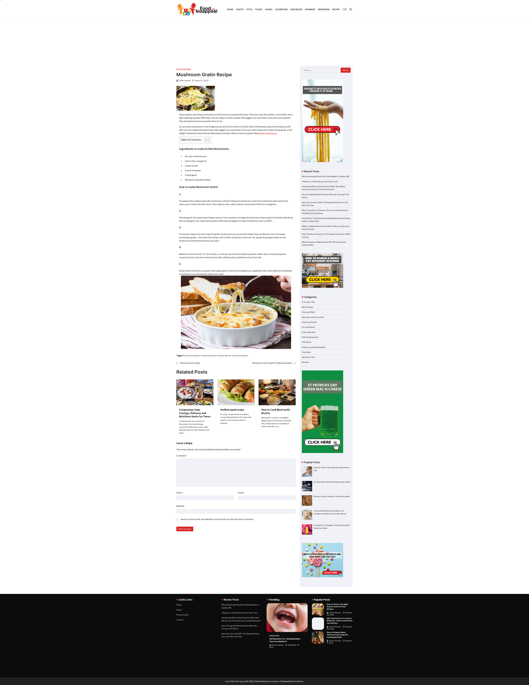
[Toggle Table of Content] (205, 140)
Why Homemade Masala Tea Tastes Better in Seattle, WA (325, 176)
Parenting (324, 9)
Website (180, 506)
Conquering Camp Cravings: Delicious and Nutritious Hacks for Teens (194, 413)
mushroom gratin (192, 355)
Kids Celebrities (308, 332)
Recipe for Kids (183, 69)
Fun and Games (308, 327)
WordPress (298, 681)
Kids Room (296, 9)
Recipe (336, 9)
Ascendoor (274, 681)
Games (268, 9)
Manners (310, 9)
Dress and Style (308, 312)
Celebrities (281, 9)
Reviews (305, 362)
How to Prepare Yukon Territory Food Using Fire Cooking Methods (337, 634)
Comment (181, 455)
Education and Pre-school (313, 317)
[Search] (351, 9)
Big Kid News (307, 307)
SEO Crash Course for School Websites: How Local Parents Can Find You (340, 620)
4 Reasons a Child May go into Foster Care (320, 181)
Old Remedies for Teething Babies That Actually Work (284, 640)
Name (179, 492)
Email (241, 492)
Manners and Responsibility (314, 347)
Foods (258, 9)
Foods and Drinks (309, 322)
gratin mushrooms (268, 133)
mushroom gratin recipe (212, 355)
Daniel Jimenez (185, 81)
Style (249, 9)
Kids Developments (310, 337)
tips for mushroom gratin (236, 355)
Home (230, 9)
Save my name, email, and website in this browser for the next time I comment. (217, 519)
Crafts (240, 9)
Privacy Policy (182, 615)
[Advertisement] (264, 39)
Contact (179, 620)
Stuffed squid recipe (232, 409)
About (179, 610)
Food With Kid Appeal (235, 681)
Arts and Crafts (308, 302)
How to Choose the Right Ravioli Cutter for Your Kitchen (337, 606)
